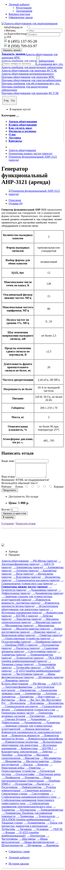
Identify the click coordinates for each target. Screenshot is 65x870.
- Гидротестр (54, 716)
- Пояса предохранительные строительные (26, 779)
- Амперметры (26, 690)
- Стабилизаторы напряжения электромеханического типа (26, 805)
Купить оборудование (23, 124)
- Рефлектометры (30, 787)
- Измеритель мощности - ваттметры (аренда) (25, 601)
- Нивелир (41, 764)
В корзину (8, 517)
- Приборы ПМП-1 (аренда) (19, 644)
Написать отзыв (26, 523)
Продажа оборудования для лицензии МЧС (28, 76)
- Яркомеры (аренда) (15, 680)
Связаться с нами (19, 851)
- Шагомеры (27, 838)
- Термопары (25, 816)
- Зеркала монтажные (35, 728)
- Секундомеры (38, 793)
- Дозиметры (51, 722)
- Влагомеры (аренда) (26, 577)
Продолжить (9, 490)
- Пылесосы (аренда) (26, 648)
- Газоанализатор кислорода (19, 706)
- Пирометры (30, 777)
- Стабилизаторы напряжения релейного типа (28, 795)
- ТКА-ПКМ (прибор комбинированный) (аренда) (31, 659)
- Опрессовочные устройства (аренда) (25, 638)
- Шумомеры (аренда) (49, 677)
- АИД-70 (54, 683)
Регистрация (23, 7)
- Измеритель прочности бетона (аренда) (30, 604)
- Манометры (30, 758)
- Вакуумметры (44, 696)
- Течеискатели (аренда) (28, 657)
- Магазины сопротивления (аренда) (30, 620)
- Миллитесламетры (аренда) (31, 628)
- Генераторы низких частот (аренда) (29, 585)
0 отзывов (7, 523)
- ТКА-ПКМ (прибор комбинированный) (30, 818)
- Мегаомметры (50, 758)
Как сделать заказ (20, 127)
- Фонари (8, 832)
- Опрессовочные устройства (22, 769)
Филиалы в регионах (22, 131)
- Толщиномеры (34, 822)
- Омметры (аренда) (49, 635)
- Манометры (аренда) (46, 622)
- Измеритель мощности (24, 735)
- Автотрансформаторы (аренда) (31, 562)
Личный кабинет (19, 857)
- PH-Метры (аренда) (43, 560)
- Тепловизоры (26, 809)
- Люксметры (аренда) (27, 619)
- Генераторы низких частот (30, 711)
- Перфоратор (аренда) (46, 641)
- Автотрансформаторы (16, 686)
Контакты (15, 140)
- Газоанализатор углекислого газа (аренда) (32, 582)
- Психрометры (22, 783)
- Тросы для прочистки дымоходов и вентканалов (31, 824)
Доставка (15, 137)
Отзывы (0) (16, 203)
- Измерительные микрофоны (43, 738)
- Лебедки (45, 751)
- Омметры (33, 767)
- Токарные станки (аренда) (26, 663)
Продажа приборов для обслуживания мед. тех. (30, 83)
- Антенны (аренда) (25, 570)
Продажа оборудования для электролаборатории (31, 80)
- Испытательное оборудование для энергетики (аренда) (29, 608)
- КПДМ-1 (45, 748)
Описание (15, 200)
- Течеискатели (45, 816)
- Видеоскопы (16, 703)
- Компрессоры (27, 748)
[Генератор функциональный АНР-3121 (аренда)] (36, 194)
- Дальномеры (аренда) (42, 589)
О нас (12, 134)
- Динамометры (31, 722)
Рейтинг (6, 486)
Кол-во (5, 509)
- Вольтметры (54, 703)
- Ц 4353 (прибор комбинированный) (20, 834)
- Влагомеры (35, 703)
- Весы (21, 699)
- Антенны (49, 693)
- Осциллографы (23, 774)
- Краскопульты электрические (29, 750)
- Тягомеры (24, 829)
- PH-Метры (37, 683)
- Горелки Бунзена (13, 719)
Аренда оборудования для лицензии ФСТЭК (29, 70)
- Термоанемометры (50, 809)
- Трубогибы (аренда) (26, 667)
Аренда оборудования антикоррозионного (27, 73)
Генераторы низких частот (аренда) (30, 153)
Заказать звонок (13, 54)
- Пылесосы (41, 783)
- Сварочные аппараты (36, 790)
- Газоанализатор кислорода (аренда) (36, 580)
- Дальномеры (36, 719)
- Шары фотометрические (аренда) (28, 675)
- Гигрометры (35, 716)
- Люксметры (22, 754)
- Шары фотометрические (37, 842)
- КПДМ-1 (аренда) (25, 615)
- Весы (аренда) (22, 573)
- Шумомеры (33, 845)
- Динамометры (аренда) (47, 593)
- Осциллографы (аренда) (27, 640)
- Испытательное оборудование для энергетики (31, 743)
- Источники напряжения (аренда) (27, 611)
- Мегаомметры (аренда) (17, 625)
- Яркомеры (50, 845)
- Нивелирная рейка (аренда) (30, 633)
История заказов (19, 863)
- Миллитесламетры (35, 761)
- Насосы (26, 764)
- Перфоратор (10, 777)
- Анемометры (31, 693)
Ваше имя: (7, 460)
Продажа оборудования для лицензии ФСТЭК (30, 93)
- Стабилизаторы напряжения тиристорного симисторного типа (30, 800)
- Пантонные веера (48, 774)
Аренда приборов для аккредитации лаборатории (32, 67)
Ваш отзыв (8, 476)
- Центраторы (35, 835)
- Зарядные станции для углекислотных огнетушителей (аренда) (26, 598)
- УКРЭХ (56, 829)
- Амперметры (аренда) (27, 567)
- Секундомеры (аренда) (41, 651)
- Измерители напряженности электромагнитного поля (31, 732)
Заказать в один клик (14, 513)
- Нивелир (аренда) (43, 631)
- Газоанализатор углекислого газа (33, 709)
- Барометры (25, 696)
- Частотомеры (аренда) (27, 673)
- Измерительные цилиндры (19, 741)
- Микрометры (11, 761)
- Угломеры (40, 829)
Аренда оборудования (23, 121)
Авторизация (24, 10)
